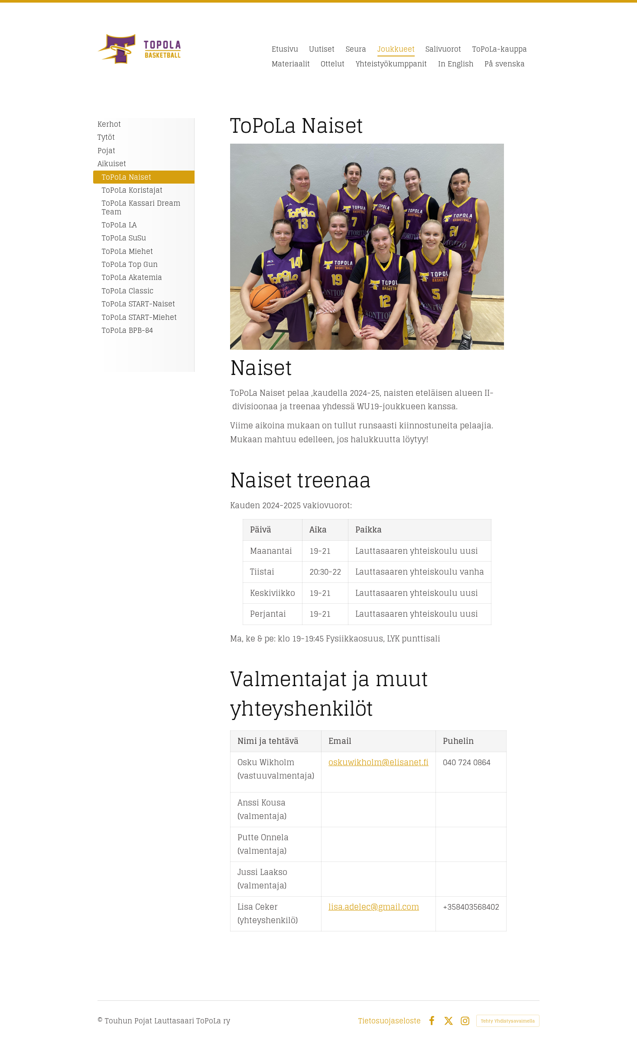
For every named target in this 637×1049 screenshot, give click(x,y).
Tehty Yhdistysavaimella (508, 1021)
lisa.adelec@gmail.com (373, 907)
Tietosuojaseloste (389, 1020)
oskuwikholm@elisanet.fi (378, 762)
